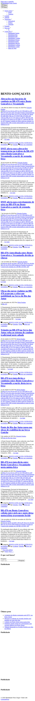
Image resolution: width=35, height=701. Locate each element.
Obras (20, 247)
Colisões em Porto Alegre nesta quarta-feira (17, 622)
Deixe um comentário (26, 144)
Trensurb (10, 24)
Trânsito (6, 17)
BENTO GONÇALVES (16, 143)
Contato (6, 16)
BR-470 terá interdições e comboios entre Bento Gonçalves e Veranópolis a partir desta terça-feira (17, 382)
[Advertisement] (17, 70)
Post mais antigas (8, 550)
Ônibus (10, 23)
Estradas (6, 26)
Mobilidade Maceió (14, 43)
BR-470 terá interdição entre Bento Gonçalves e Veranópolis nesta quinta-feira (15, 464)
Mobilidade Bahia (13, 41)
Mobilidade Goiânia (14, 45)
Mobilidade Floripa (14, 40)
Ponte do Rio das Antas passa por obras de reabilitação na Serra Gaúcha (16, 430)
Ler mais (7, 139)
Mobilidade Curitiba (14, 38)
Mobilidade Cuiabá (14, 46)
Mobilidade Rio (12, 35)
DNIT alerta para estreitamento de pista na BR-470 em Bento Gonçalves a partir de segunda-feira (17, 206)
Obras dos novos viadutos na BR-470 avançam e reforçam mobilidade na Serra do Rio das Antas (16, 295)
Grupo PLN (8, 31)
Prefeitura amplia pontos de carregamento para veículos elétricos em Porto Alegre (18, 624)
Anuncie (10, 14)
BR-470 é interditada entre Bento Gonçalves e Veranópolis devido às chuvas (17, 255)
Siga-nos (7, 28)
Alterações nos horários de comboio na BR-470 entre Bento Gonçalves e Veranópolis (16, 101)
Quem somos (8, 11)
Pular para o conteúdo (7, 1)
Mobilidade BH (12, 36)
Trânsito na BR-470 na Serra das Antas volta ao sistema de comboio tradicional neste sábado (17, 332)
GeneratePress (5, 699)
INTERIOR (4, 144)
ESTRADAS (28, 143)
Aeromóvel (11, 21)
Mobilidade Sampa (13, 33)
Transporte (7, 19)
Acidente (15, 546)
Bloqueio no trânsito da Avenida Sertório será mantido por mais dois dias (17, 619)
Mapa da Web (12, 48)
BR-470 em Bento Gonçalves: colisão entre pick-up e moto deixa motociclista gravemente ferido (17, 513)
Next (11, 551)
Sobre (10, 12)
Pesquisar (3, 559)
